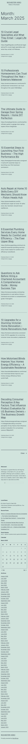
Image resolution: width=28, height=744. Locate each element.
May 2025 (4, 609)
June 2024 (4, 634)
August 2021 (4, 700)
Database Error (5, 529)
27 (14, 563)
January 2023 (5, 671)
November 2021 (5, 698)
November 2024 (5, 623)
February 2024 (5, 643)
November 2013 (5, 707)
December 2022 (5, 674)
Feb (4, 570)
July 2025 (3, 605)
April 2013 (3, 722)
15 (21, 555)
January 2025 (5, 618)
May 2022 (4, 689)
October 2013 (5, 709)
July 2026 (3, 578)
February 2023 (5, 669)
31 (3, 566)
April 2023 (4, 665)
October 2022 (5, 678)
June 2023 (4, 660)
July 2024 (3, 632)
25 (6, 563)
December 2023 (5, 647)
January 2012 (4, 727)
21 (17, 559)
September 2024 (5, 627)
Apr (24, 570)
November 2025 (5, 596)
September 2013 (5, 711)
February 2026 (5, 589)
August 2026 (4, 576)
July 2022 (3, 685)
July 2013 (3, 716)
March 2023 (4, 667)
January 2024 (5, 645)
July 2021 (3, 703)
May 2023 (4, 663)
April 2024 (4, 638)
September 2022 (5, 680)
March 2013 (4, 725)
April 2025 (4, 612)
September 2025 (5, 600)
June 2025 (4, 607)
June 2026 (4, 581)
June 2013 (4, 718)
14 (17, 555)
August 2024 (4, 629)
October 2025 (5, 598)
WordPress (15, 738)
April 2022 (4, 691)
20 (14, 559)
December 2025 (5, 594)
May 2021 (3, 705)
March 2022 (4, 694)
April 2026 (4, 585)
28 (17, 563)
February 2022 (5, 696)
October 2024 (5, 625)
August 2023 (4, 656)
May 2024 (4, 636)
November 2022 (5, 676)
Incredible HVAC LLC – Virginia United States (13, 527)
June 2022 (4, 687)
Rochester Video (14, 2)
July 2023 (3, 658)
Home (10, 56)
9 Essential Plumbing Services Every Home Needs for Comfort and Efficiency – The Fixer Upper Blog (13, 235)
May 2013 (3, 720)
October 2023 (5, 652)
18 (6, 559)
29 (21, 563)
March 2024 (4, 640)
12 (10, 555)
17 (3, 559)
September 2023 (5, 654)
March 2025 (4, 614)
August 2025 (4, 603)
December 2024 (5, 620)
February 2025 (5, 616)
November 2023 (5, 649)
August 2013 (4, 714)
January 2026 (5, 592)
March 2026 (4, 587)
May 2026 (4, 583)
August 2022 (4, 683)
